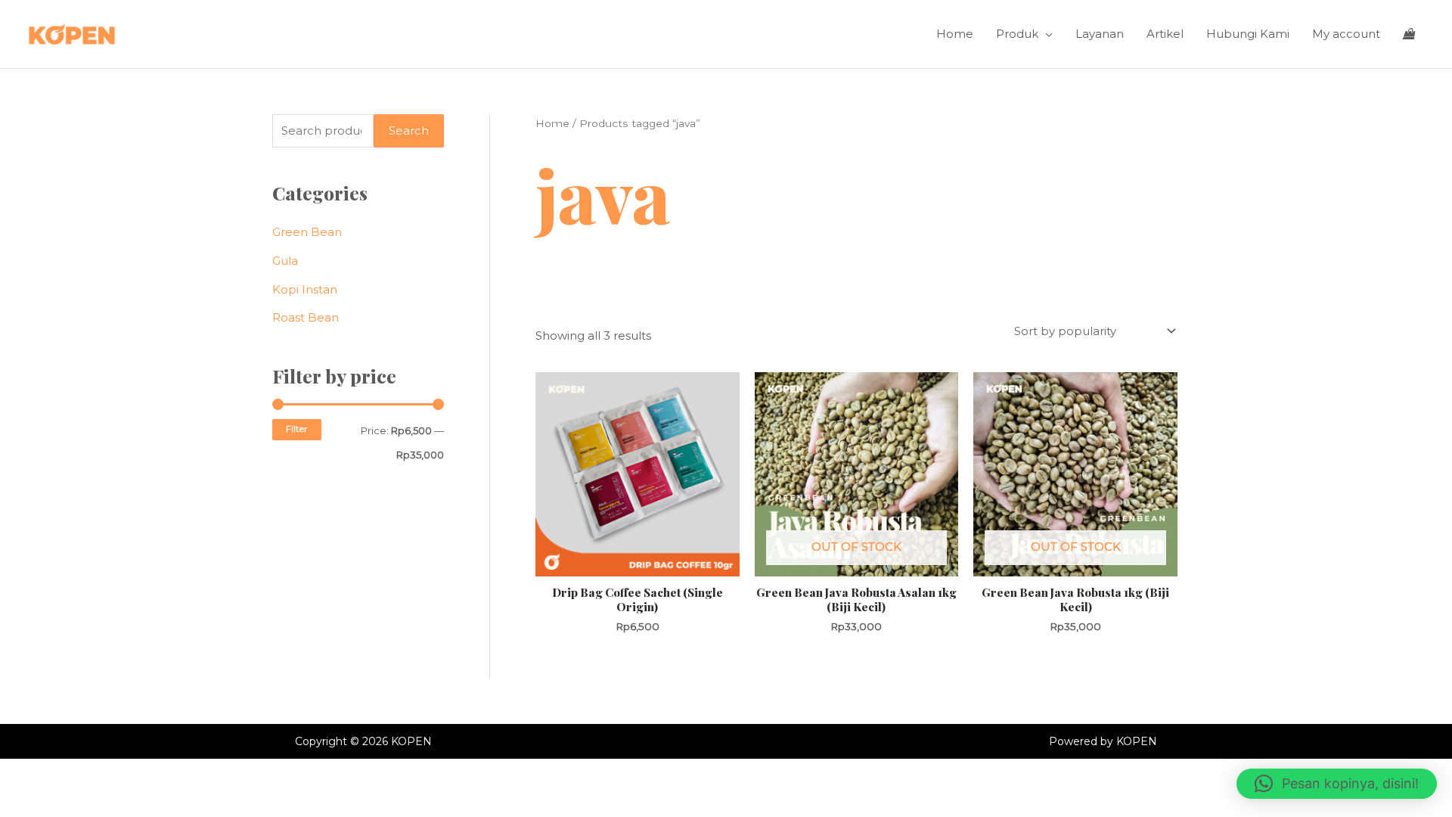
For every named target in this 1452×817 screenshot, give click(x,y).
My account (1346, 33)
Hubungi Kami (1247, 33)
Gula (285, 260)
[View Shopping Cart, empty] (1408, 34)
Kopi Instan (304, 289)
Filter (297, 429)
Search (409, 130)
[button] (1336, 784)
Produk (1017, 33)
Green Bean (307, 232)
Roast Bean (305, 317)
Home (954, 33)
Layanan (1099, 33)
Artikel (1165, 33)
